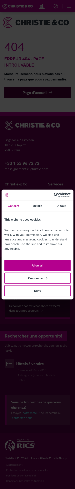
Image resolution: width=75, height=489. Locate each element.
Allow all (37, 265)
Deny (37, 290)
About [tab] (61, 205)
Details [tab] (37, 205)
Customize (35, 278)
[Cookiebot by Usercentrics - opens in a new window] (54, 195)
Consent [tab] (13, 205)
